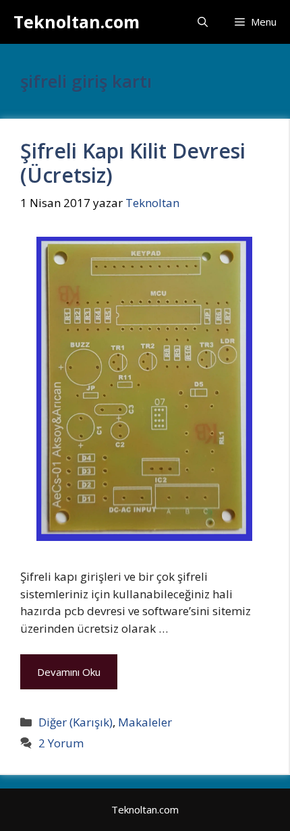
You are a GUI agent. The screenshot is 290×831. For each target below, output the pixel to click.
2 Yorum (61, 743)
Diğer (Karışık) (75, 722)
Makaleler (145, 722)
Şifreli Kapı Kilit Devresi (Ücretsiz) (132, 163)
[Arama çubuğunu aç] (202, 22)
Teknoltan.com (76, 21)
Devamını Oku (68, 672)
